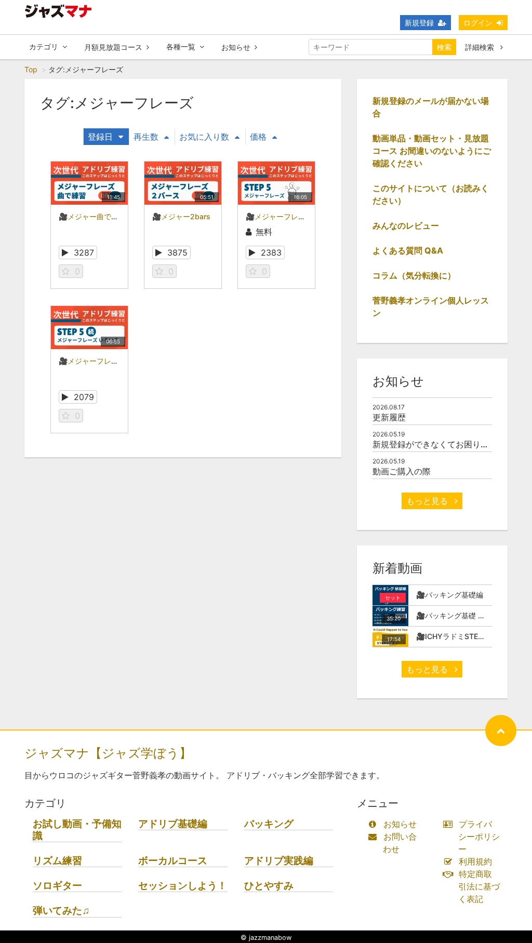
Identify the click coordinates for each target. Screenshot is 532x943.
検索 (444, 47)
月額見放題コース (113, 47)
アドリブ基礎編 (172, 824)
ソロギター (57, 886)
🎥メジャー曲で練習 (92, 216)
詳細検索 (480, 47)
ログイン (478, 22)
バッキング (269, 824)
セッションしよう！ (182, 886)
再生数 (146, 136)
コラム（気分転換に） (414, 275)
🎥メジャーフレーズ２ (96, 360)
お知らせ (235, 47)
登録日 (100, 136)
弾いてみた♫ (61, 911)
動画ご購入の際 (402, 471)
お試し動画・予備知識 (77, 830)
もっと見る (428, 501)
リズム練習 (57, 861)
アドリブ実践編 (278, 861)
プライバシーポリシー (479, 836)
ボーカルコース (172, 861)
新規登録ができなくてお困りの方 (435, 444)
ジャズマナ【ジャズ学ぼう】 (108, 753)
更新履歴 (389, 417)
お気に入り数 (204, 136)
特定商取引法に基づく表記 (479, 886)
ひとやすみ (269, 886)
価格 (258, 136)
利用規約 (475, 861)
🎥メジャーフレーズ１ (283, 216)
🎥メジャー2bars (181, 216)
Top (30, 69)
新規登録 (419, 22)
